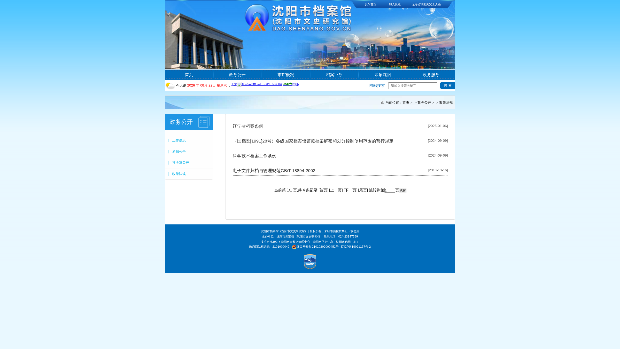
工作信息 (179, 140)
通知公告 (179, 151)
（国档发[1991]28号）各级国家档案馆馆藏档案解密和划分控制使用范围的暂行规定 (313, 141)
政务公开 (237, 74)
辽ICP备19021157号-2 (356, 246)
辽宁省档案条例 (248, 126)
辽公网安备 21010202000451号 (318, 246)
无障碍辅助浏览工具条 (426, 4)
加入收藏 (395, 4)
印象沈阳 (382, 74)
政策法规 (446, 102)
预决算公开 (180, 163)
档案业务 (334, 74)
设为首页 (370, 4)
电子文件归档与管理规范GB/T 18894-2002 (274, 170)
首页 (189, 74)
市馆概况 (286, 74)
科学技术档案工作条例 (254, 155)
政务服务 (431, 74)
